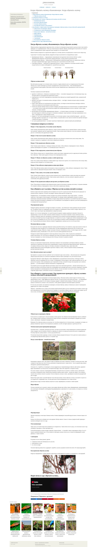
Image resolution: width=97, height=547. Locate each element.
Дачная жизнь (49, 2)
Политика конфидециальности (40, 544)
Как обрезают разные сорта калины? (43, 25)
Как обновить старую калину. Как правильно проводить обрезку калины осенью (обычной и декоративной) (59, 27)
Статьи (54, 7)
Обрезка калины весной (40, 16)
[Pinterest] (47, 499)
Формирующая (37, 35)
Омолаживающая (38, 36)
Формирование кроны (39, 20)
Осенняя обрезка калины (40, 24)
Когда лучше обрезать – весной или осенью (44, 32)
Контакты (36, 542)
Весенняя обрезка (37, 493)
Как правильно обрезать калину (42, 39)
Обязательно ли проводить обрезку (42, 28)
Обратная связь (61, 542)
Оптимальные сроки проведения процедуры (45, 30)
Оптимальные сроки (55, 493)
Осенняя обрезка (44, 493)
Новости (48, 7)
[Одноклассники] (59, 499)
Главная (42, 7)
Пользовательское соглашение (44, 542)
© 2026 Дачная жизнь (14, 542)
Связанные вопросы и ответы (40, 17)
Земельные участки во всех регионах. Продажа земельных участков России (18, 18)
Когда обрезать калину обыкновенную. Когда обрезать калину (48, 14)
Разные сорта (49, 493)
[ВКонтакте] (36, 499)
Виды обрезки (37, 33)
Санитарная (37, 38)
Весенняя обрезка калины (40, 22)
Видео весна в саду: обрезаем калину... (42, 41)
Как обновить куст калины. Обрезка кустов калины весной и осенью (49, 19)
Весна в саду (61, 493)
